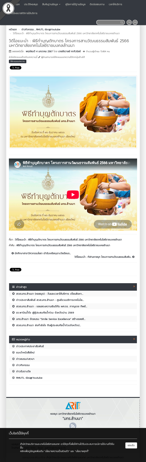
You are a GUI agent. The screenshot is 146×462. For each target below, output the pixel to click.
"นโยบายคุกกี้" (82, 451)
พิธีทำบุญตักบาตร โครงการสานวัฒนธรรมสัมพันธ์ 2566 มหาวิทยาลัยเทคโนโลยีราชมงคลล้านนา (63, 245)
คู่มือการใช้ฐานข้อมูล (75, 4)
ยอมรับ (131, 445)
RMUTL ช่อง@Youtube (28, 378)
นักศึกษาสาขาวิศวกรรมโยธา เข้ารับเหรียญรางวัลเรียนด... (42, 253)
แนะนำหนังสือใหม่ (25, 352)
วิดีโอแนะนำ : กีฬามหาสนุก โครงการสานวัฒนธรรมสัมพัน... (103, 257)
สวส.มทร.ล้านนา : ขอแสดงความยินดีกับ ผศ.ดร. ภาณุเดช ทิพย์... (51, 306)
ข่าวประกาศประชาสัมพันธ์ (29, 346)
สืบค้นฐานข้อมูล (50, 4)
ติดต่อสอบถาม (97, 4)
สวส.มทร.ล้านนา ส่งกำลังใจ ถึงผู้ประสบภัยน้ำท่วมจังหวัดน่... (48, 325)
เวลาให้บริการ (115, 4)
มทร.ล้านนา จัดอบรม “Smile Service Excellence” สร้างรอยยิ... (50, 319)
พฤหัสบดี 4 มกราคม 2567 (39, 51)
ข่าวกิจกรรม (22, 365)
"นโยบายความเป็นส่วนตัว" (57, 451)
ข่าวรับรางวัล (23, 371)
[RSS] (72, 426)
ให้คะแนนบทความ (18, 61)
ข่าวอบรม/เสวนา (24, 359)
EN (135, 22)
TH (129, 22)
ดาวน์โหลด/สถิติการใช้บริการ (22, 13)
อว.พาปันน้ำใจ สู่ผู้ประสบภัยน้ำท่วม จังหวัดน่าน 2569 (44, 312)
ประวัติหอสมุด (31, 4)
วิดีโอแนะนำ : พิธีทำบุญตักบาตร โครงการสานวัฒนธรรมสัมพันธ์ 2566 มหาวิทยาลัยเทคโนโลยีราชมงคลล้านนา (68, 240)
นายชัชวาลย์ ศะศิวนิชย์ (69, 51)
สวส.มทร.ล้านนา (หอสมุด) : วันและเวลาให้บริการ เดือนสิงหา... (49, 294)
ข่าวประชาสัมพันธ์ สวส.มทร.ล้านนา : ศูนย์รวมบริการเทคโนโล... (49, 300)
